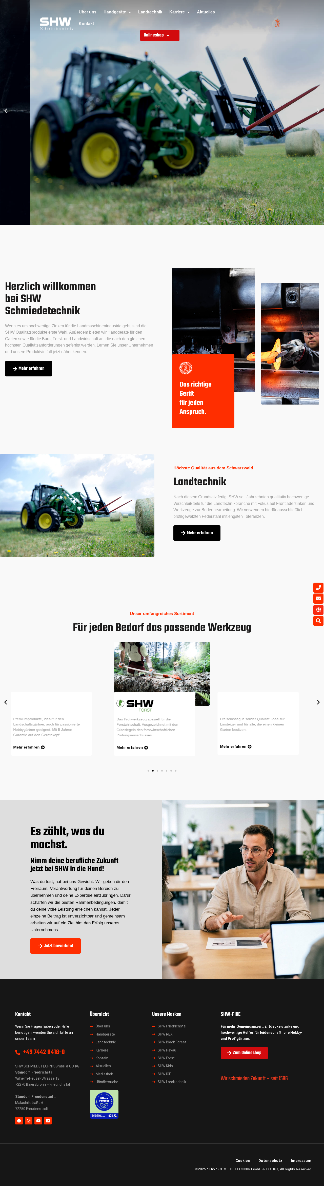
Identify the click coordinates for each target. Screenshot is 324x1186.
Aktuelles (206, 12)
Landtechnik (150, 12)
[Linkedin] (48, 1120)
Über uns (87, 12)
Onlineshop (154, 35)
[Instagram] (28, 1120)
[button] (6, 111)
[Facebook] (19, 1120)
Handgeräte (115, 12)
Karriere (177, 12)
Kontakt (86, 24)
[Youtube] (38, 1120)
